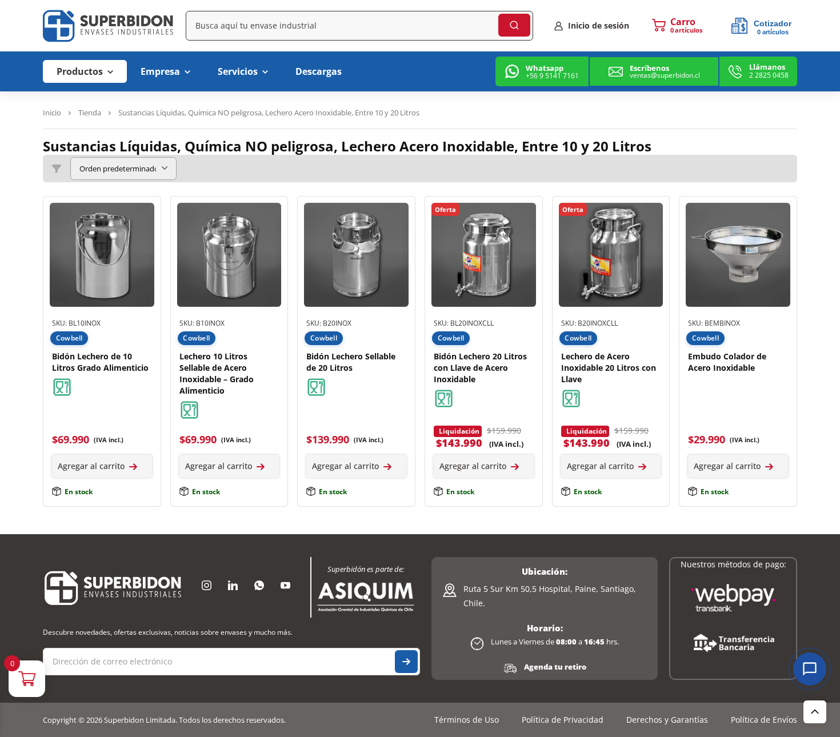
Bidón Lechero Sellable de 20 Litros (350, 362)
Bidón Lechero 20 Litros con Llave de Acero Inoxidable (480, 367)
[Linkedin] (233, 586)
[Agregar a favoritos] (143, 214)
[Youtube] (285, 586)
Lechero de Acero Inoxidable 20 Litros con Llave (608, 367)
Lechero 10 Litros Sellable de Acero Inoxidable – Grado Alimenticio (216, 373)
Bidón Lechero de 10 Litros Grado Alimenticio (100, 362)
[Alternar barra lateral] (56, 168)
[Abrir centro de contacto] (809, 669)
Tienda (89, 112)
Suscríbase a (406, 661)
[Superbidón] (113, 587)
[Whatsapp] (259, 586)
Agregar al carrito (91, 465)
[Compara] (143, 237)
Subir (814, 711)
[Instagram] (206, 586)
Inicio (52, 112)
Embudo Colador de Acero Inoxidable (727, 362)
